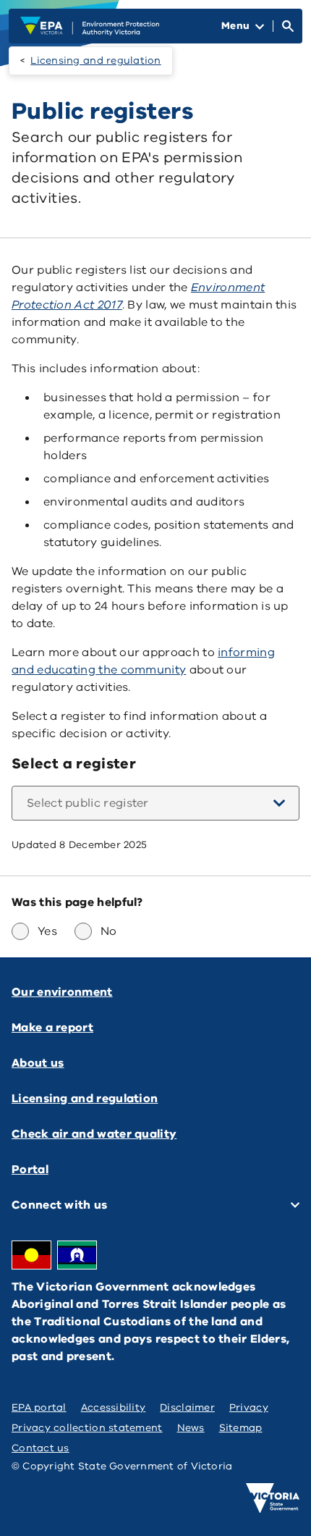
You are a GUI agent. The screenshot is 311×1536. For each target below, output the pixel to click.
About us (38, 1063)
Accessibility (113, 1407)
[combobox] (155, 803)
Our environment (62, 992)
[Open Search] (287, 26)
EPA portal (39, 1407)
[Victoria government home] (272, 1498)
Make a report (52, 1027)
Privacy (248, 1407)
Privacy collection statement (87, 1428)
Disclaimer (187, 1407)
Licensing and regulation (95, 60)
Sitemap (241, 1428)
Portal (30, 1169)
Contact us (40, 1448)
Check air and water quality (94, 1134)
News (191, 1428)
